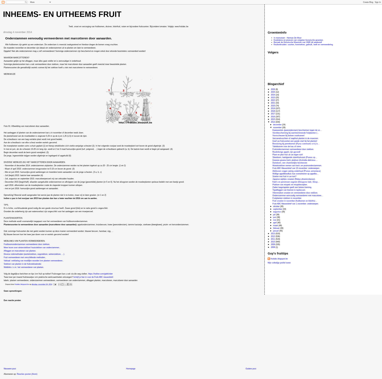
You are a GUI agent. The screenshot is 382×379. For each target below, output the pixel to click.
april (275, 222)
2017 (273, 114)
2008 (273, 247)
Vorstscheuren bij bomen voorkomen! (288, 135)
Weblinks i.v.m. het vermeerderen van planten (23, 267)
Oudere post (251, 369)
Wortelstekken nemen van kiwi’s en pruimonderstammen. (297, 165)
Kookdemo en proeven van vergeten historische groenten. (299, 40)
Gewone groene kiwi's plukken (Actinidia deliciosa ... (295, 160)
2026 (273, 89)
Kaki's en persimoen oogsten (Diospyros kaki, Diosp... (295, 182)
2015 (273, 119)
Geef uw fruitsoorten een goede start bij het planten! (294, 141)
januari (276, 231)
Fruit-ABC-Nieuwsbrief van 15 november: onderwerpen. (296, 168)
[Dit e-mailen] (59, 284)
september (278, 209)
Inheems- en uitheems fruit (62, 14)
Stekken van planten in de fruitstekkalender (22, 264)
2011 (273, 239)
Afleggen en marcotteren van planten (20, 251)
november (277, 127)
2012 (273, 236)
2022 (273, 100)
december (277, 124)
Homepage (130, 369)
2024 (273, 95)
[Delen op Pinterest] (70, 284)
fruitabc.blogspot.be (279, 259)
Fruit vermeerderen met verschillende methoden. (25, 257)
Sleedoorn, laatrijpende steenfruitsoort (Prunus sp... (294, 157)
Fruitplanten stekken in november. (287, 198)
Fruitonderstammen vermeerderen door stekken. (293, 149)
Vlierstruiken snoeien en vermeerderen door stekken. (295, 193)
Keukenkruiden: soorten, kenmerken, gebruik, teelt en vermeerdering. (303, 44)
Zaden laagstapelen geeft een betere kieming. (292, 187)
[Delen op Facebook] (68, 284)
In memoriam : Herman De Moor (287, 38)
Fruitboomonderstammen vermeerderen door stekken (26, 244)
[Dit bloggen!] (62, 284)
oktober (276, 206)
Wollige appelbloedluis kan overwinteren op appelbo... (295, 174)
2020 (273, 106)
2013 (273, 233)
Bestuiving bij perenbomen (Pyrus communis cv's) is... (296, 144)
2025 (273, 92)
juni (275, 217)
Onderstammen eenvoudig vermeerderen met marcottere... (297, 195)
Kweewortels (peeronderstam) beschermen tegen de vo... (297, 130)
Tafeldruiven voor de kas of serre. (286, 146)
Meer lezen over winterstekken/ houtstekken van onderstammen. (32, 247)
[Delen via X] (65, 284)
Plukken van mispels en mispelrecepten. (290, 184)
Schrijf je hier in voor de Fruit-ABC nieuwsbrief (93, 277)
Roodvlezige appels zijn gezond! (286, 152)
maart (276, 225)
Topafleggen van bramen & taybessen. (289, 190)
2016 (273, 116)
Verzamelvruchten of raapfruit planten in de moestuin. (295, 138)
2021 (273, 103)
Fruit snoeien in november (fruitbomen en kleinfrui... (294, 201)
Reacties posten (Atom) (27, 374)
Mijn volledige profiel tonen (279, 263)
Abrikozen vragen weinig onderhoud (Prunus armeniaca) (296, 171)
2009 (273, 244)
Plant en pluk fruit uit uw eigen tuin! (287, 154)
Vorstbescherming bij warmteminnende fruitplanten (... (295, 133)
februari (276, 228)
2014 (273, 122)
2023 (273, 97)
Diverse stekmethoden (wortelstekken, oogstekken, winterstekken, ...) (34, 254)
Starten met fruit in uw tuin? (284, 176)
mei (275, 220)
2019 (273, 108)
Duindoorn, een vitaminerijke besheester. (290, 163)
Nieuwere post (10, 369)
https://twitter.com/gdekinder (100, 274)
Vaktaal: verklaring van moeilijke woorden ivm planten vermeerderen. (33, 261)
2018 (273, 111)
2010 (273, 242)
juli (274, 214)
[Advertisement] (281, 16)
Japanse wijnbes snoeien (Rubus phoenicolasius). (293, 179)
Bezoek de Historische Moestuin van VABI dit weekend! (298, 42)
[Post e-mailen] (55, 284)
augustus (277, 212)
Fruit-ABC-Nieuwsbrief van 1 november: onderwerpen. (295, 204)
